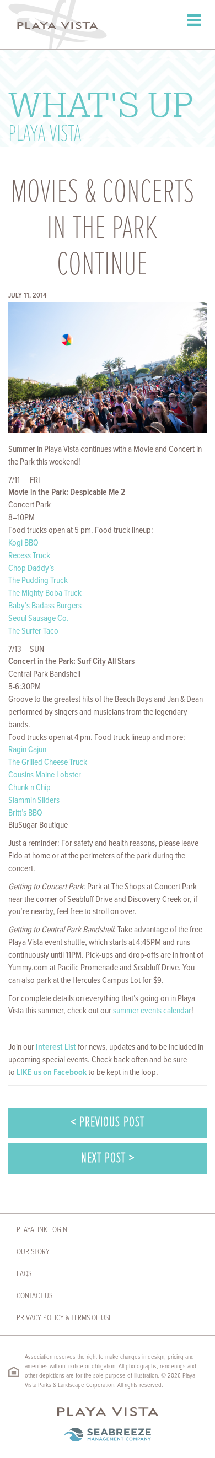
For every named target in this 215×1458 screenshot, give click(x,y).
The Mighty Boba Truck (45, 593)
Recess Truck (29, 555)
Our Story (33, 1252)
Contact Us (34, 1296)
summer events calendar (152, 1011)
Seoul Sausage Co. (38, 618)
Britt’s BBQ (25, 813)
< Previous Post (107, 1123)
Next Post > (108, 1158)
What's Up (100, 114)
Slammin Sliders (34, 800)
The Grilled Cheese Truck (47, 762)
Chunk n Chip (29, 787)
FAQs (24, 1274)
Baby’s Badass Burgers (45, 606)
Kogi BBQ (23, 543)
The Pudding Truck (38, 580)
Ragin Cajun (27, 749)
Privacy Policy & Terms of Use (64, 1318)
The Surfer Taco (33, 631)
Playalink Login (42, 1230)
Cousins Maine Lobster (44, 775)
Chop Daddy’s (31, 568)
